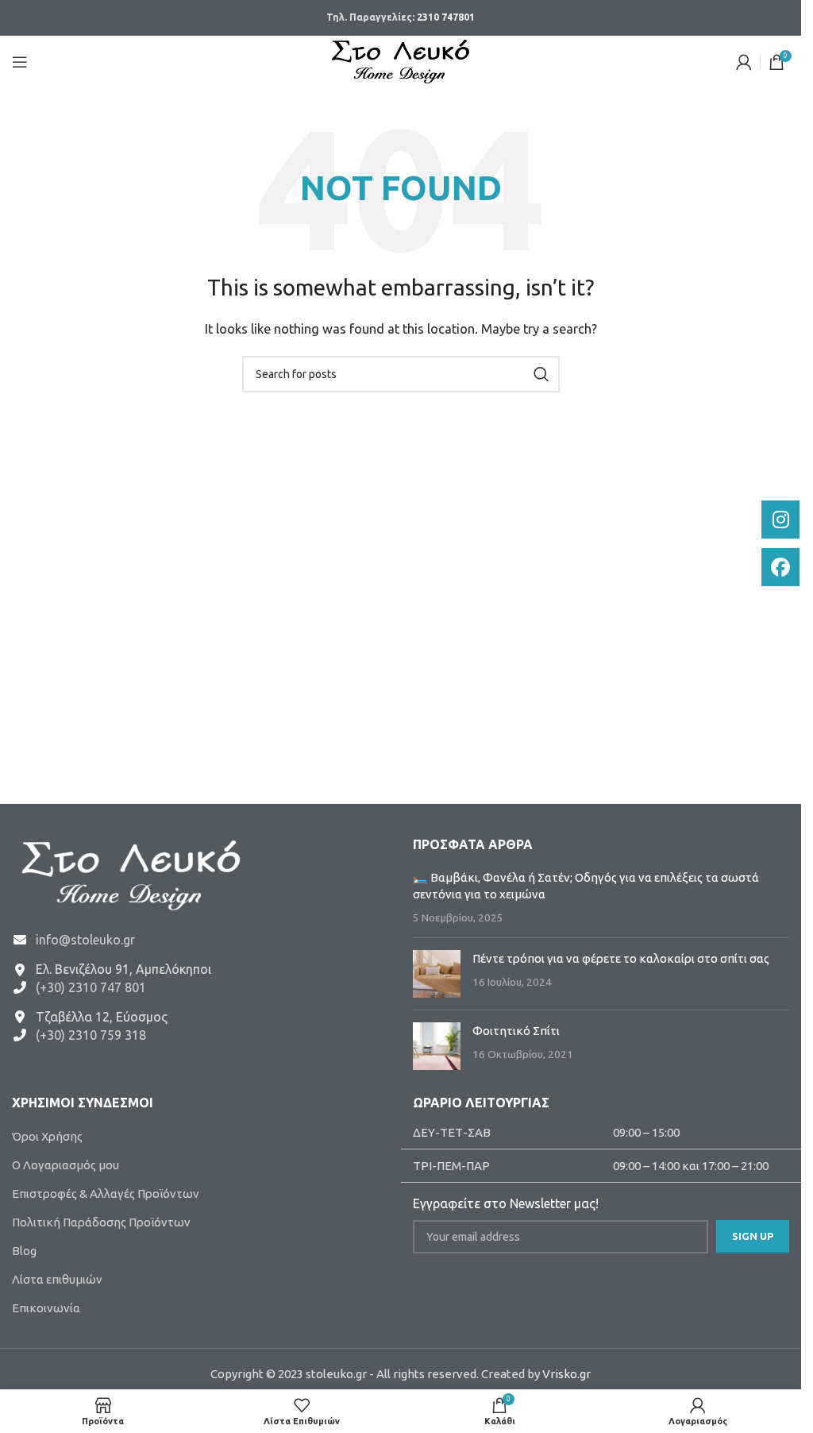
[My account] (744, 62)
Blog (24, 1250)
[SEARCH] (541, 374)
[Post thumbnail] (436, 974)
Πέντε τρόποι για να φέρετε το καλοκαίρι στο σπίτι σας (620, 958)
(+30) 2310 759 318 (91, 1035)
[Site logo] (400, 60)
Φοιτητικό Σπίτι (516, 1030)
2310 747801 (446, 17)
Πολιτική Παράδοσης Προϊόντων (101, 1222)
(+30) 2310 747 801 (91, 987)
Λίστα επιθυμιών (57, 1279)
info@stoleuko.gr (85, 940)
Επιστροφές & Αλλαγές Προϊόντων (105, 1193)
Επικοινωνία (46, 1308)
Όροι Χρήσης (47, 1136)
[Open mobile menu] (20, 62)
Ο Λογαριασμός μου (65, 1165)
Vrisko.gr (566, 1374)
